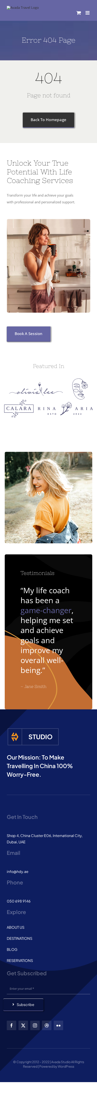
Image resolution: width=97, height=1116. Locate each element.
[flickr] (58, 1025)
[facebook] (11, 1025)
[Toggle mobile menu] (87, 12)
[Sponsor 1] (36, 383)
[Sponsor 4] (65, 403)
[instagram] (35, 1025)
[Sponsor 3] (19, 401)
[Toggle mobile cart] (78, 12)
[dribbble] (46, 1025)
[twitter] (23, 1025)
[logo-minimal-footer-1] (33, 729)
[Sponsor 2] (80, 380)
